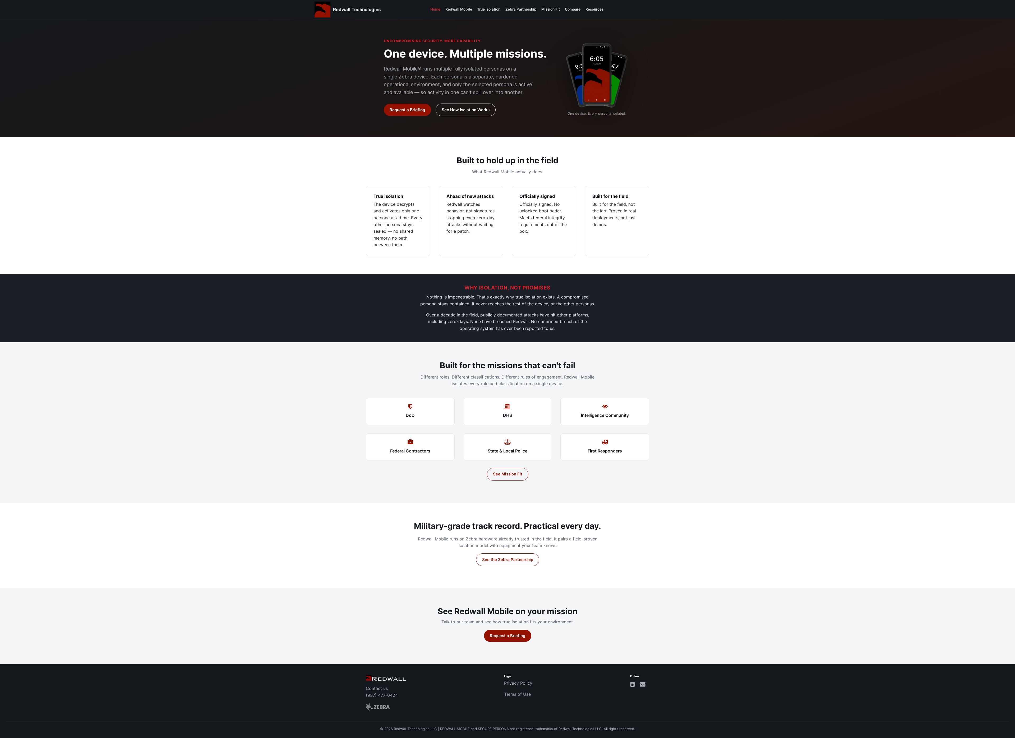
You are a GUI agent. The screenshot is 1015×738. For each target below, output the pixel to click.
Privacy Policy (518, 683)
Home (435, 9)
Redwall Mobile (458, 9)
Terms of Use (517, 694)
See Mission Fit (507, 474)
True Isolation (488, 9)
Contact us (377, 688)
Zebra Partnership (520, 9)
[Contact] (642, 684)
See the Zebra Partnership (507, 559)
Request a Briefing (407, 109)
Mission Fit (550, 9)
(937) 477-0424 (382, 695)
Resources (594, 9)
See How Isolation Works (466, 109)
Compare (572, 9)
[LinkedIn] (632, 684)
